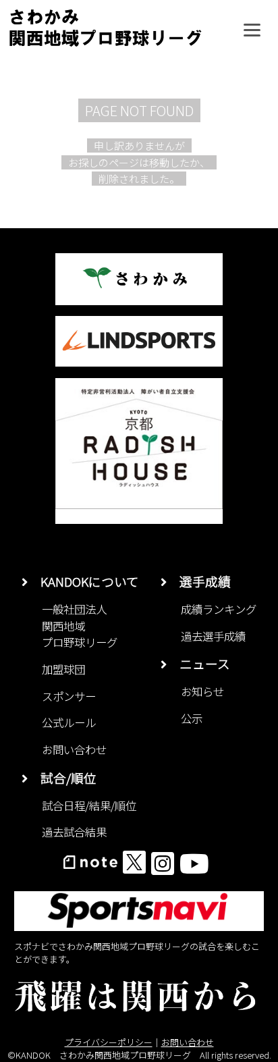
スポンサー (69, 696)
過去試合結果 (74, 832)
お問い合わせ (74, 749)
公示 (191, 718)
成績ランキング (218, 609)
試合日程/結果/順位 (89, 805)
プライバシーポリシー (108, 1042)
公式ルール (69, 722)
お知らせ (202, 691)
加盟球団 (63, 669)
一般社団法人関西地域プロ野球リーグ (79, 625)
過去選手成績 (213, 636)
